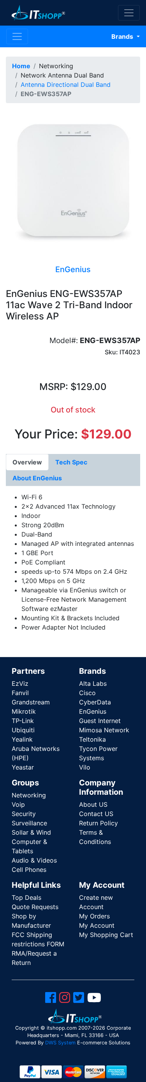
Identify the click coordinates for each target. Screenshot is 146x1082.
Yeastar (23, 767)
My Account (96, 925)
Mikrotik (24, 711)
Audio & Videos (34, 860)
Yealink (22, 739)
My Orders (94, 916)
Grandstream (31, 702)
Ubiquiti (23, 730)
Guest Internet (100, 721)
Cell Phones (29, 869)
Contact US (96, 814)
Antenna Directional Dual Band (66, 84)
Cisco (87, 693)
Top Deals (26, 897)
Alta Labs (93, 683)
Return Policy (98, 823)
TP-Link (23, 721)
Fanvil (20, 693)
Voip (18, 804)
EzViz (20, 683)
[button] (73, 182)
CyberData (95, 702)
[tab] (27, 462)
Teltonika (92, 739)
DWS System (60, 1043)
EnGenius (92, 711)
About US (93, 804)
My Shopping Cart (106, 935)
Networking (29, 795)
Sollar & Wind (31, 832)
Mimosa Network (104, 730)
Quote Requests (35, 907)
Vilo (84, 767)
